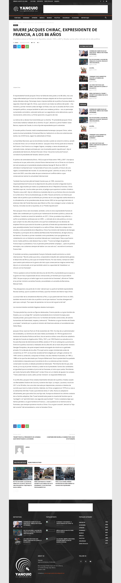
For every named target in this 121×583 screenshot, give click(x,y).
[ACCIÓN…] (83, 70)
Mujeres (56, 1)
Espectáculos (48, 1)
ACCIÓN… (92, 68)
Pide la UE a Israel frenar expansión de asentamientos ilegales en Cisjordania (65, 483)
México (42, 18)
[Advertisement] (75, 9)
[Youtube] (106, 1)
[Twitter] (103, 1)
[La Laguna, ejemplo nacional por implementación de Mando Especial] (50, 541)
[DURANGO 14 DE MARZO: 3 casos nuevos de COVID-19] (50, 524)
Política (57, 18)
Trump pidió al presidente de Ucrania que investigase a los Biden (26, 438)
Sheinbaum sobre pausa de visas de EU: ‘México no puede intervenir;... (98, 52)
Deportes (40, 1)
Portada (17, 18)
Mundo (49, 18)
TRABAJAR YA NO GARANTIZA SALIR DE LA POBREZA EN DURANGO (97, 78)
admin (16, 42)
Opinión (34, 18)
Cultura (32, 1)
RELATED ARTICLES (20, 462)
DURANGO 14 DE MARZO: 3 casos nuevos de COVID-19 (64, 522)
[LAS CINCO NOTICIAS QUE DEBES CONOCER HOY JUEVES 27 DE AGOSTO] (83, 87)
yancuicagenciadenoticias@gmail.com (54, 573)
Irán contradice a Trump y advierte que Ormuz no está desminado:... (98, 95)
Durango (26, 18)
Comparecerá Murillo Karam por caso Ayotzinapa (61, 438)
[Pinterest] (23, 46)
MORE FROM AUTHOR (34, 462)
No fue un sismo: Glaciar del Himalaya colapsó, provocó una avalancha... (98, 61)
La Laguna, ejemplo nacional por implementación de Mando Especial (65, 540)
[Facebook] (100, 1)
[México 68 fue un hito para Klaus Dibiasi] (50, 533)
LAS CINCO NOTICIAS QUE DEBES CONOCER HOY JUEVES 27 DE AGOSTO (98, 86)
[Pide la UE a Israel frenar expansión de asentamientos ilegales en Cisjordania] (65, 473)
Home (14, 22)
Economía (75, 18)
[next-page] (17, 491)
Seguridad (66, 18)
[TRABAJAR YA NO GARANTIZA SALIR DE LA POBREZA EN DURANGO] (83, 79)
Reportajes (85, 18)
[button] (106, 18)
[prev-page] (14, 491)
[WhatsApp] (27, 46)
